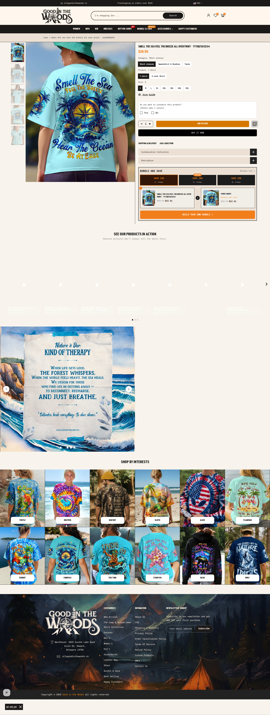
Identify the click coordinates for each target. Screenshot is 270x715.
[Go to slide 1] (61, 448)
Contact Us (141, 666)
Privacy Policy (143, 633)
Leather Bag (111, 660)
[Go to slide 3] (67, 448)
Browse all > (247, 171)
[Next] (129, 112)
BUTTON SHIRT (126, 28)
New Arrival (111, 617)
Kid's (107, 649)
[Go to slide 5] (74, 448)
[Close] (20, 707)
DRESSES (108, 29)
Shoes (107, 665)
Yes (146, 113)
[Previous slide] (6, 389)
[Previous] (31, 112)
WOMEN (76, 29)
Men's (107, 638)
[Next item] (266, 284)
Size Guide (148, 95)
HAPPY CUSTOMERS (187, 29)
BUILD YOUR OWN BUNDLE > (197, 214)
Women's (108, 643)
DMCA (137, 661)
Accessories (111, 654)
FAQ (137, 622)
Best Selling (111, 676)
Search (173, 15)
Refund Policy (143, 650)
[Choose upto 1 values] (152, 108)
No (156, 113)
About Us (140, 617)
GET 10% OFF (11, 707)
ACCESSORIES (164, 29)
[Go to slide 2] (64, 448)
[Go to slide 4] (71, 448)
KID (96, 29)
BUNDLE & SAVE (146, 28)
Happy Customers (113, 682)
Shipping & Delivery (147, 143)
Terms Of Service (145, 644)
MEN (87, 29)
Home (46, 38)
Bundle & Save (112, 671)
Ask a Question (166, 143)
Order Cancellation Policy (150, 639)
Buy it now (197, 133)
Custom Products (144, 655)
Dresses (108, 632)
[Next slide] (129, 389)
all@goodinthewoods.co (75, 3)
